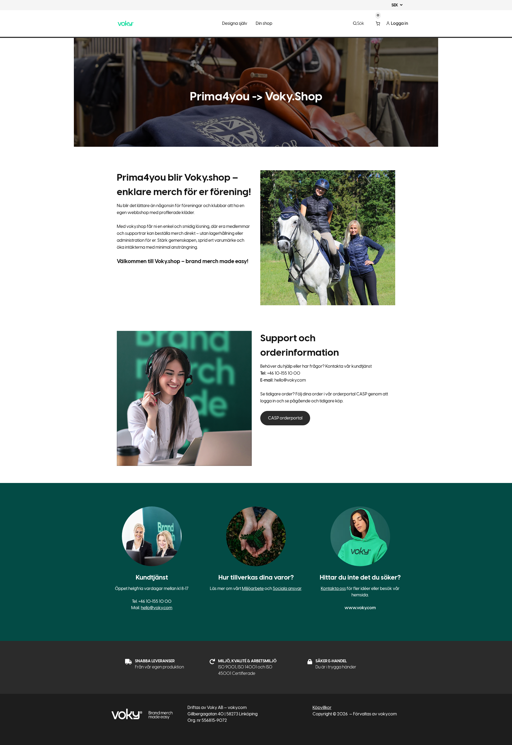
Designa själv (234, 23)
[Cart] (378, 23)
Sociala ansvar (287, 588)
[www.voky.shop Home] (125, 23)
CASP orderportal (285, 418)
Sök (360, 23)
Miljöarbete (253, 588)
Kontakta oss (333, 588)
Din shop (264, 23)
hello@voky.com (156, 607)
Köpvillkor (322, 707)
